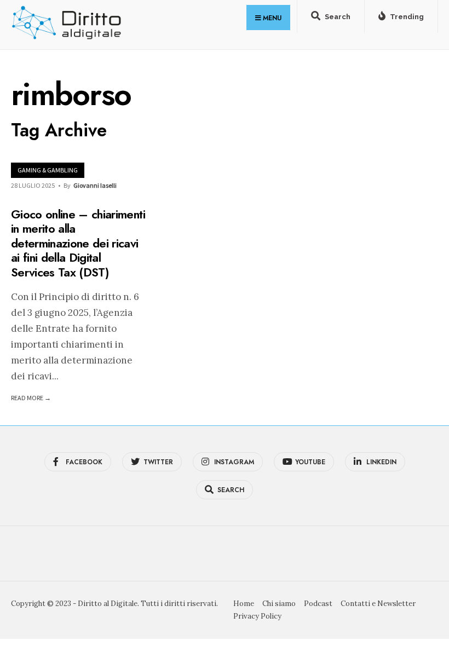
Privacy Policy (257, 616)
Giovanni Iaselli (95, 185)
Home (243, 603)
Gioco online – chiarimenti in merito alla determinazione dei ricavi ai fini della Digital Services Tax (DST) (78, 243)
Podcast (318, 603)
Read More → (31, 398)
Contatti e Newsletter (378, 603)
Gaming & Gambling (48, 170)
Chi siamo (279, 603)
